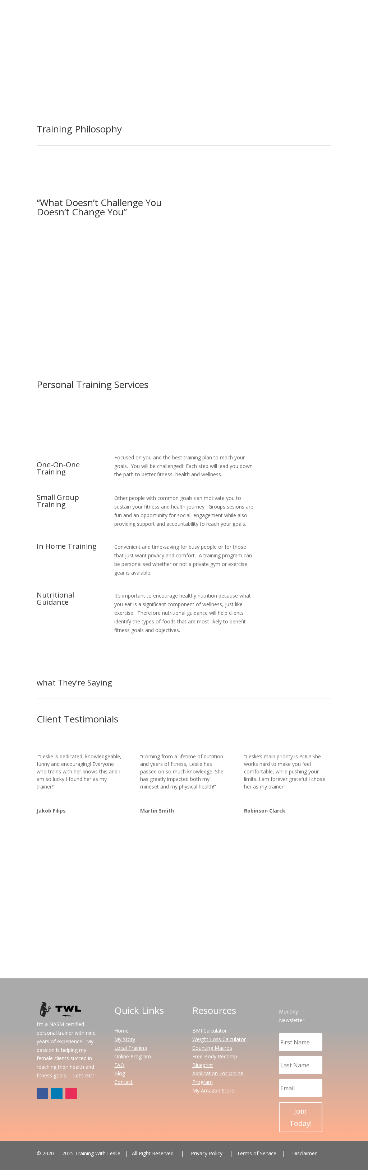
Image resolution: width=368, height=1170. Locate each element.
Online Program (132, 1056)
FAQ (281, 15)
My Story (224, 15)
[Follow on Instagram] (191, 941)
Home (199, 15)
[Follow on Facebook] (177, 941)
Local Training (130, 1047)
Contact (322, 15)
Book (314, 462)
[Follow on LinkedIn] (57, 1093)
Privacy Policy (149, 968)
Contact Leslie (184, 911)
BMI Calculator (209, 1030)
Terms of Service (215, 968)
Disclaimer (304, 1153)
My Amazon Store (213, 1090)
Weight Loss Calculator (219, 1039)
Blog (299, 15)
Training (252, 15)
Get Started (257, 71)
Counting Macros (212, 1047)
